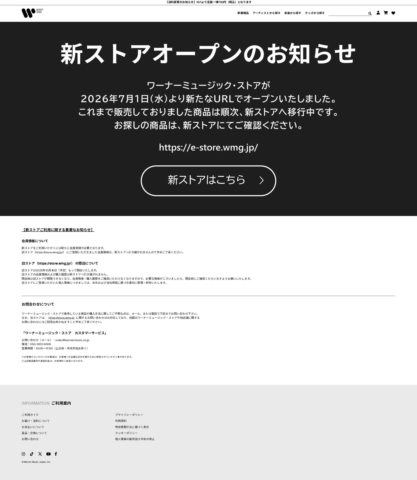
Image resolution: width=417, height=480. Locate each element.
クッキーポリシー (126, 433)
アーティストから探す (266, 13)
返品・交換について (34, 433)
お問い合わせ (30, 439)
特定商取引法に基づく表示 (132, 427)
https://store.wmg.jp (62, 318)
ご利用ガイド (30, 415)
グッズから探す (315, 13)
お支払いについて (33, 427)
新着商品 (243, 13)
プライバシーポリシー (129, 415)
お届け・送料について (36, 421)
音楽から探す (292, 13)
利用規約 (120, 421)
